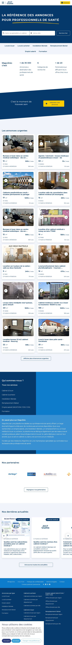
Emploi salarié (6, 603)
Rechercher (63, 33)
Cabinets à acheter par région (33, 596)
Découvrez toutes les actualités (36, 565)
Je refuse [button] (16, 641)
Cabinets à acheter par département (31, 601)
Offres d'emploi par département (51, 602)
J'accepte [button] (6, 641)
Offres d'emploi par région (53, 597)
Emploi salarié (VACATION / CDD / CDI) (16, 407)
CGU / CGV (21, 581)
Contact (62, 581)
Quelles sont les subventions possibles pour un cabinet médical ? (15, 544)
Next (30, 144)
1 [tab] (15, 150)
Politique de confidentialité (35, 581)
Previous (6, 144)
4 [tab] (18, 186)
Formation (6, 411)
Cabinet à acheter (8, 395)
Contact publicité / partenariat (31, 584)
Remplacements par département (51, 619)
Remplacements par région (53, 614)
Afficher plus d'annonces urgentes (36, 358)
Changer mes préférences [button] (31, 641)
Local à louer (6, 596)
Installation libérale (9, 399)
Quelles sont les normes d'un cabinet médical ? (45, 543)
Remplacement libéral (10, 403)
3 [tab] (54, 186)
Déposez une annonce (55, 103)
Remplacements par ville (53, 623)
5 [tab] (19, 186)
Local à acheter (6, 599)
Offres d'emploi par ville (52, 607)
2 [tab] (15, 186)
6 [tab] (20, 186)
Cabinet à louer (7, 391)
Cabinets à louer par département (30, 617)
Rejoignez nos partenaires (36, 490)
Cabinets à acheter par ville (32, 605)
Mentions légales (51, 581)
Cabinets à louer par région (32, 613)
